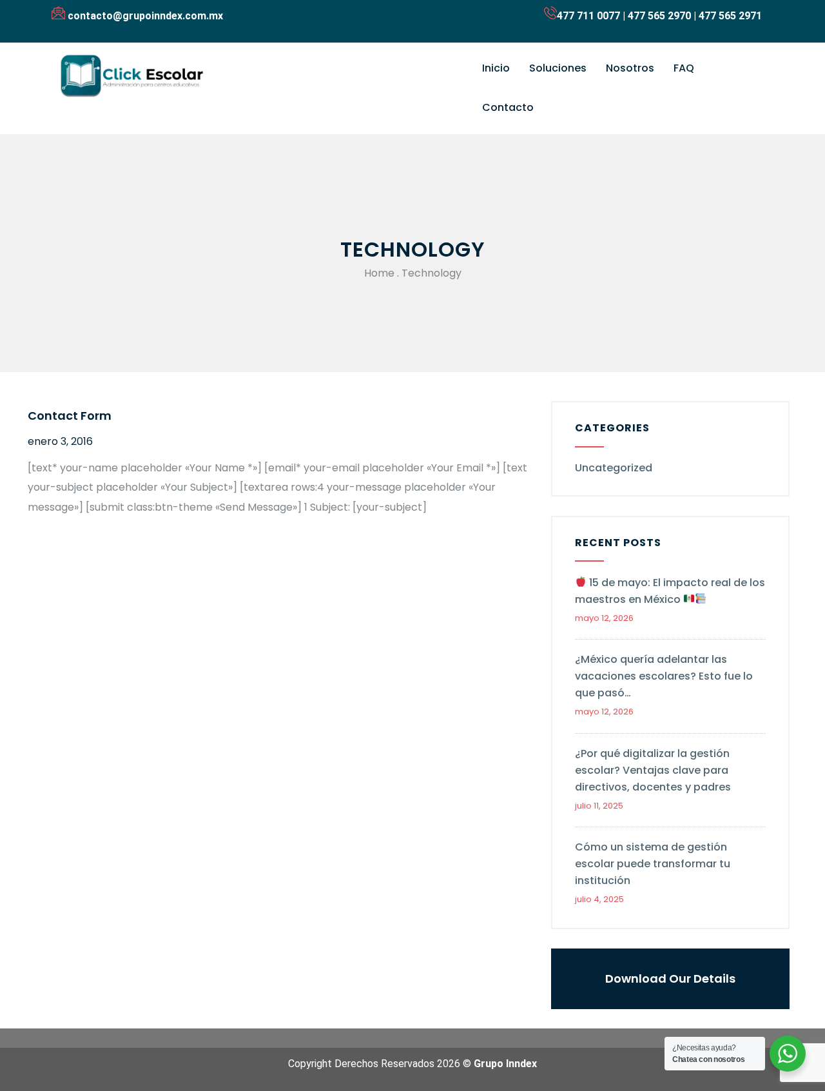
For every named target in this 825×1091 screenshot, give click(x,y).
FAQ (684, 68)
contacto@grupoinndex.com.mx (145, 16)
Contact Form (70, 416)
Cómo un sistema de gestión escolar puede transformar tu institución (652, 864)
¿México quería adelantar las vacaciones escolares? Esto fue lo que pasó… (664, 676)
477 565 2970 (659, 16)
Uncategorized (613, 467)
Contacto (508, 107)
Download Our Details (670, 978)
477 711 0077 (588, 16)
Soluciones (558, 68)
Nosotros (630, 68)
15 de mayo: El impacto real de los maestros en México (670, 591)
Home (379, 273)
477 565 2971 (730, 16)
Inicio (496, 68)
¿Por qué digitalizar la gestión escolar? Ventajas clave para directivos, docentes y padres (653, 770)
